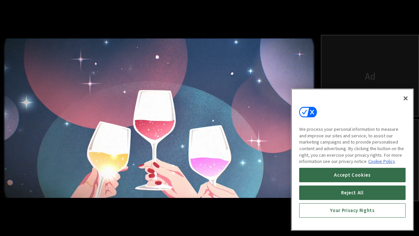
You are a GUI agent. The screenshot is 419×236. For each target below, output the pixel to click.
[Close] (405, 98)
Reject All (352, 192)
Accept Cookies (352, 175)
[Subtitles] (270, 221)
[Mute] (33, 221)
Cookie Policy (381, 161)
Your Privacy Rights (352, 210)
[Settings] (285, 221)
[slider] (144, 201)
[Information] (17, 221)
